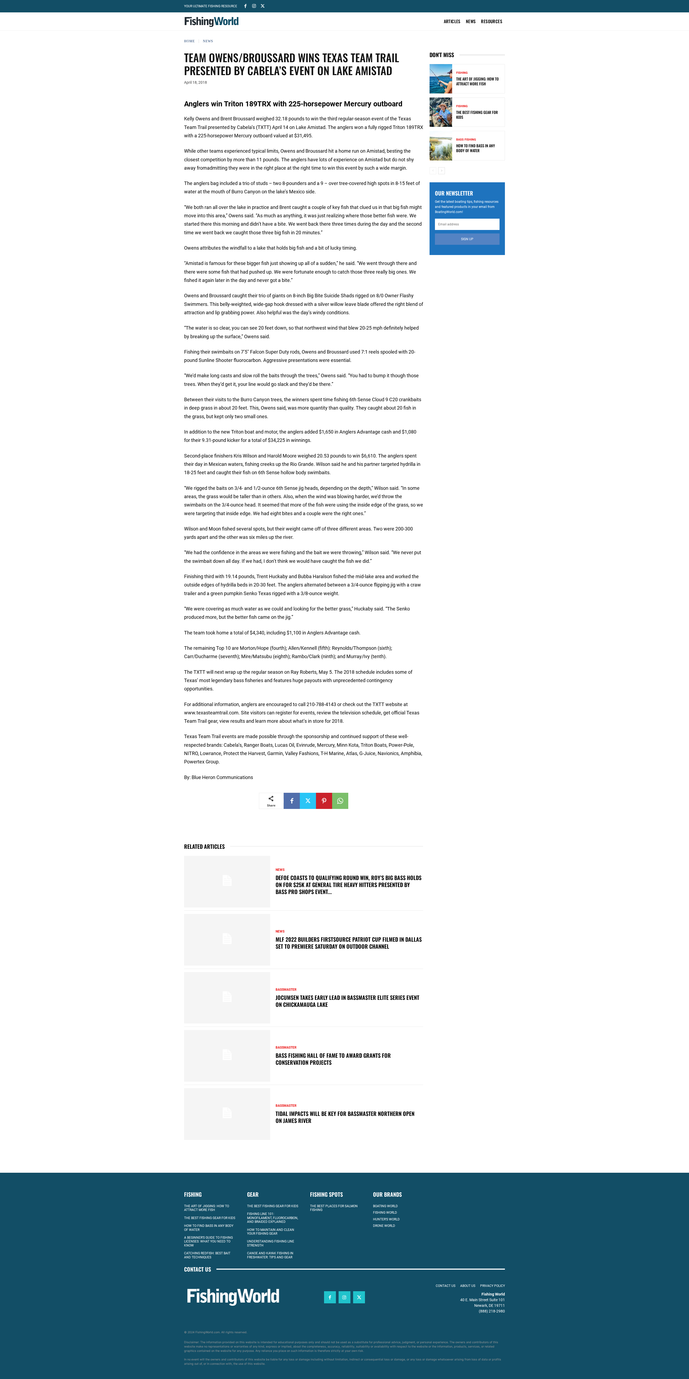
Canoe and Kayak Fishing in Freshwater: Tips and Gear (270, 1255)
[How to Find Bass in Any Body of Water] (441, 145)
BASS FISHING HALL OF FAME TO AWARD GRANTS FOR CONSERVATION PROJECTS (333, 1058)
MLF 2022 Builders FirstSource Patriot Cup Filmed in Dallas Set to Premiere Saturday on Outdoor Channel (349, 942)
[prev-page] (433, 170)
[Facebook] (245, 5)
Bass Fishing (466, 139)
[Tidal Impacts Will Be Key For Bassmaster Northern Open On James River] (227, 1114)
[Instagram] (254, 5)
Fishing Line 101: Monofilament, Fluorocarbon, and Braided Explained (272, 1218)
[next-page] (441, 170)
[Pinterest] (324, 801)
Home (189, 41)
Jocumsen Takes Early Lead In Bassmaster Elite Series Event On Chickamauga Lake (347, 1000)
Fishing (462, 72)
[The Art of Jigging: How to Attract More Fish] (441, 78)
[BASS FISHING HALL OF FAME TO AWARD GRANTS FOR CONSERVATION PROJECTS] (227, 1056)
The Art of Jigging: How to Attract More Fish (477, 81)
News (208, 41)
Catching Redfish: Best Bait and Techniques (207, 1255)
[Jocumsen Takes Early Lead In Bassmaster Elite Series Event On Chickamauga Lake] (227, 998)
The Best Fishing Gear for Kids (477, 114)
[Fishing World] (213, 22)
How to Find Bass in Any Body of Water (475, 148)
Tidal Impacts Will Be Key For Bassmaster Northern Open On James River (345, 1117)
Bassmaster (286, 989)
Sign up (467, 239)
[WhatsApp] (340, 801)
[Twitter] (262, 5)
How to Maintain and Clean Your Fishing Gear (270, 1231)
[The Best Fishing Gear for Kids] (441, 112)
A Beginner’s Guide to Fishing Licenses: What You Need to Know (208, 1241)
